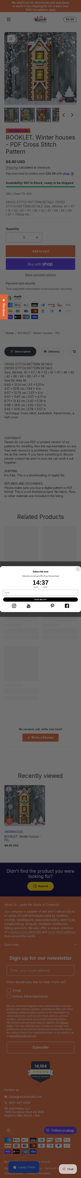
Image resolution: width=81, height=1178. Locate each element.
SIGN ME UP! (40, 599)
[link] (14, 606)
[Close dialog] (78, 569)
